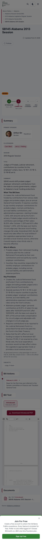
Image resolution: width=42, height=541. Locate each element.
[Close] (39, 518)
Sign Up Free (21, 536)
